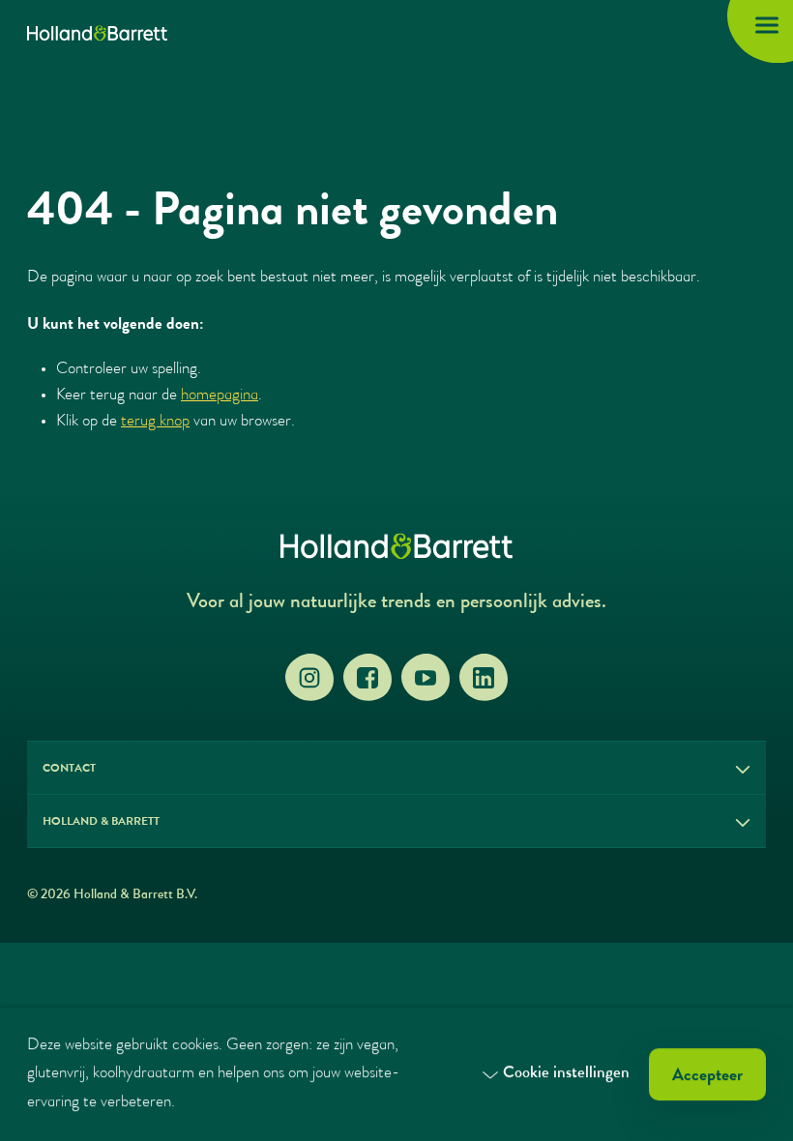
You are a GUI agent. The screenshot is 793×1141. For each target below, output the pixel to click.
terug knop (155, 422)
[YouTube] (425, 677)
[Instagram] (309, 677)
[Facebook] (367, 677)
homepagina (219, 396)
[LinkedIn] (483, 677)
